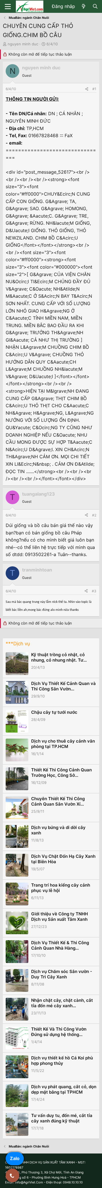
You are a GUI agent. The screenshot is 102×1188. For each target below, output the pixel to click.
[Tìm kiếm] (95, 7)
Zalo (15, 1158)
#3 (94, 591)
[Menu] (7, 6)
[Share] (86, 88)
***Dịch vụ (18, 643)
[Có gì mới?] (84, 7)
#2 (94, 515)
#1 (94, 89)
